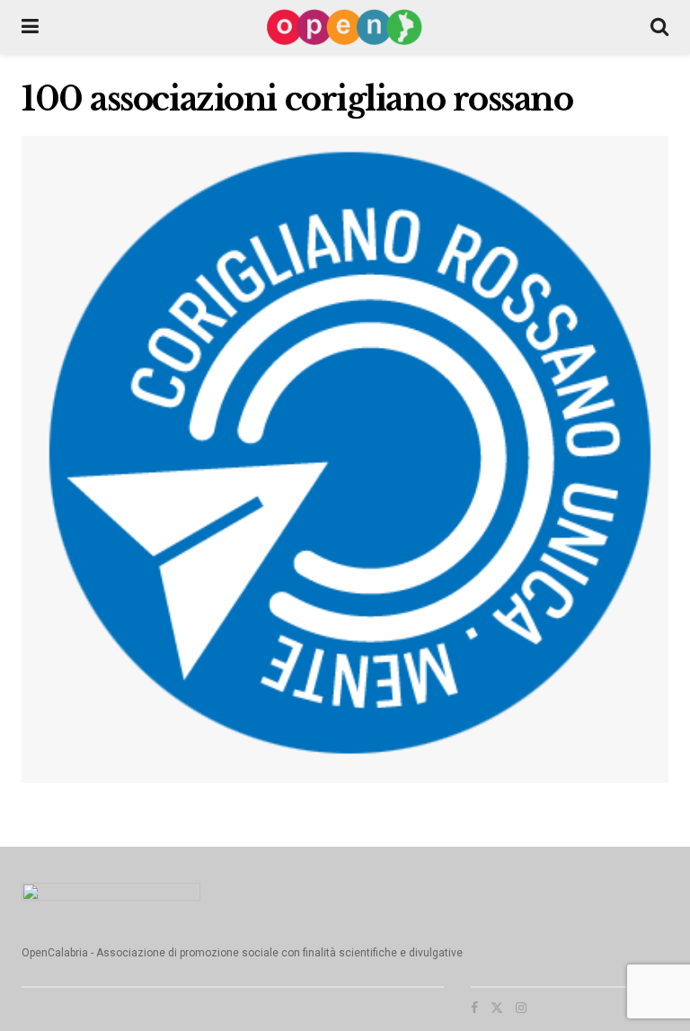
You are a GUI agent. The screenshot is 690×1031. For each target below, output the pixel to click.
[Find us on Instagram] (521, 1007)
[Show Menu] (30, 27)
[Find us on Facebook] (474, 1007)
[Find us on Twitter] (497, 1007)
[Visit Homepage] (344, 27)
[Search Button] (659, 27)
